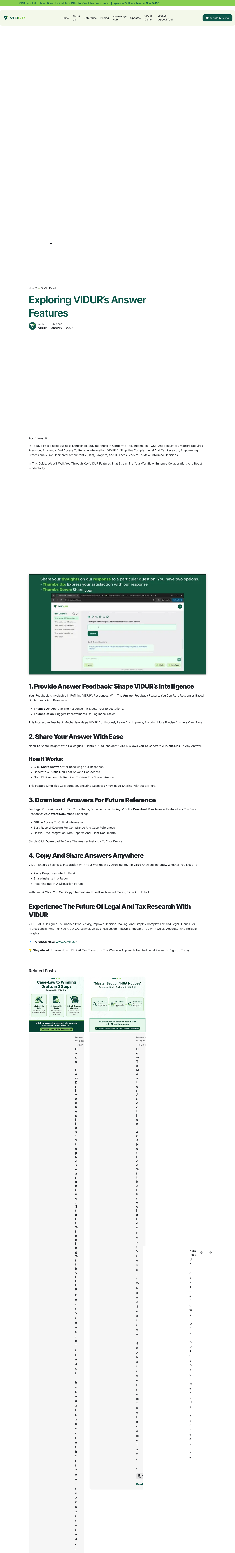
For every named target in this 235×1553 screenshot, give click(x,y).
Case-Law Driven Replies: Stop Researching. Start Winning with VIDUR (76, 1169)
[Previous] (201, 1252)
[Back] (51, 243)
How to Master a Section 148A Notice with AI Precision (137, 1138)
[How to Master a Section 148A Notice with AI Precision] (117, 1004)
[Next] (210, 1252)
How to (34, 288)
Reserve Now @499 (147, 3)
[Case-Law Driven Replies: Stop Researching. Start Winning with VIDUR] (56, 1004)
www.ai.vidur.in (66, 941)
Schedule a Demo (217, 18)
